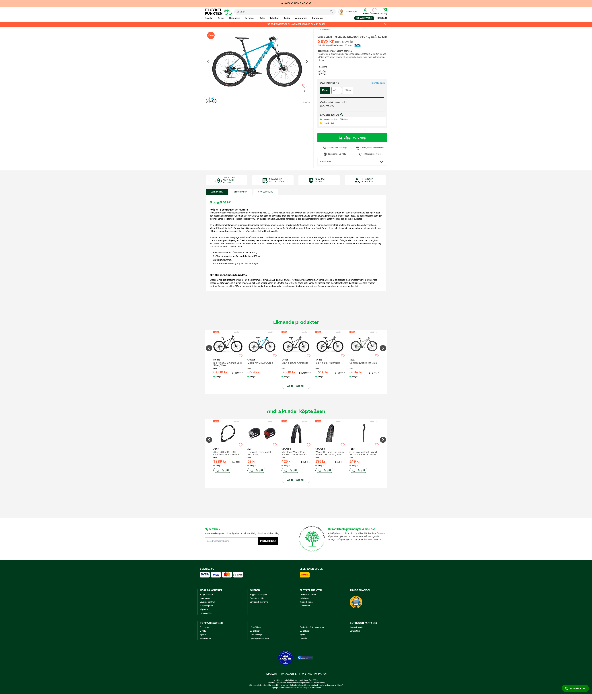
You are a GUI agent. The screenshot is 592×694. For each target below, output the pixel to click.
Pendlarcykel (205, 627)
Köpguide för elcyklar (258, 595)
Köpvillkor (204, 609)
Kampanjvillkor (206, 613)
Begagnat (250, 18)
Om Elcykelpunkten (308, 595)
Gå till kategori (296, 385)
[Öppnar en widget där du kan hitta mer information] (575, 688)
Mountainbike (205, 638)
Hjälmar (203, 635)
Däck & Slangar (256, 635)
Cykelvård (304, 638)
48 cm (336, 90)
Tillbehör (274, 18)
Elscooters (234, 18)
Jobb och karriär (306, 602)
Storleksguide (378, 83)
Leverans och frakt (207, 602)
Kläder (287, 18)
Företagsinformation (314, 674)
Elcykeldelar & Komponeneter (312, 627)
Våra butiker (305, 606)
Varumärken (301, 18)
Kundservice (205, 598)
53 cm (348, 90)
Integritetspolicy (206, 606)
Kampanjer (317, 18)
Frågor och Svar (206, 595)
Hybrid (302, 635)
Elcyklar (209, 18)
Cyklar (221, 18)
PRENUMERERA (268, 541)
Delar (262, 18)
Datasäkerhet (289, 674)
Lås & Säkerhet (256, 627)
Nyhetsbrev (304, 598)
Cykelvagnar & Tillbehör (259, 638)
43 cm (325, 90)
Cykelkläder (254, 631)
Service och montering (259, 602)
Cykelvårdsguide (257, 598)
